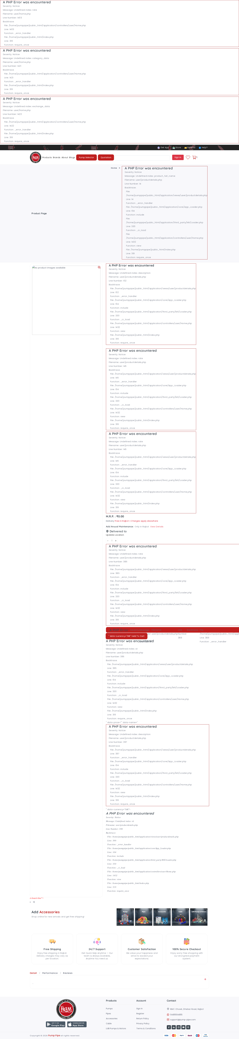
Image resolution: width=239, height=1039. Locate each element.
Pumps (109, 1008)
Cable (109, 1023)
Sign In (139, 1008)
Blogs (72, 157)
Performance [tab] (50, 973)
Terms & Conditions (146, 1028)
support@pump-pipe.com (183, 1019)
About (65, 157)
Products (47, 157)
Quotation (106, 157)
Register (140, 1013)
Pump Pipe (54, 1035)
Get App (164, 147)
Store (178, 147)
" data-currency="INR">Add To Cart (127, 636)
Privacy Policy (142, 1023)
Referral (191, 147)
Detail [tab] (33, 973)
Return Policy (142, 1018)
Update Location (115, 534)
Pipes (108, 1013)
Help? (204, 147)
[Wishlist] (188, 157)
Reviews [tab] (67, 973)
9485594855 (176, 1014)
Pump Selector (86, 157)
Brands (56, 157)
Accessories (111, 1018)
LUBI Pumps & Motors (116, 1028)
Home (114, 168)
